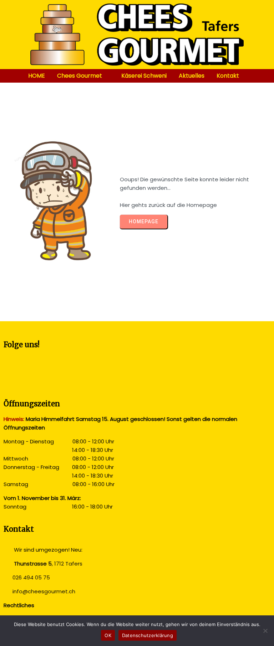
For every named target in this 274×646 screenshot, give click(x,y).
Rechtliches (19, 605)
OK (108, 635)
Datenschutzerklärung (147, 635)
